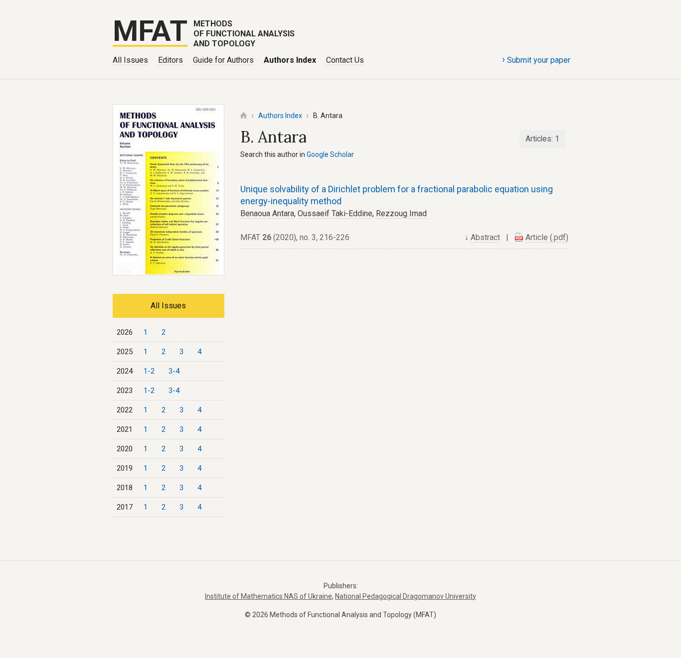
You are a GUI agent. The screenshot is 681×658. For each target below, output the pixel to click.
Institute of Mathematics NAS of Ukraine (268, 596)
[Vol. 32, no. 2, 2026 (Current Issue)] (168, 272)
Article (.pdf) (546, 237)
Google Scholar (330, 154)
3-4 (174, 371)
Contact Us (345, 60)
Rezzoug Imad (401, 213)
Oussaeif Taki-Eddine (335, 213)
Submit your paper (536, 59)
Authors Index (290, 60)
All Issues (130, 60)
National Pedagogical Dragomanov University (405, 596)
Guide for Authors (223, 60)
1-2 (149, 371)
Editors (170, 60)
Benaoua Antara (267, 213)
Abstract (485, 237)
